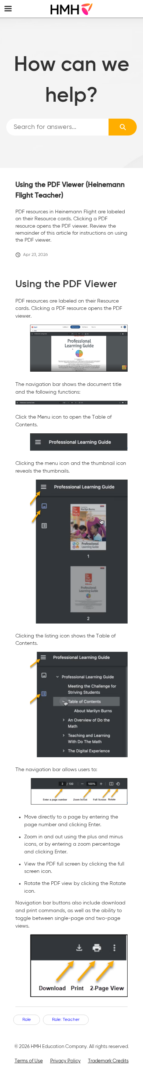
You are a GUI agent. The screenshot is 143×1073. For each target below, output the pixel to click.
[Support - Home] (72, 9)
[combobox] (57, 127)
